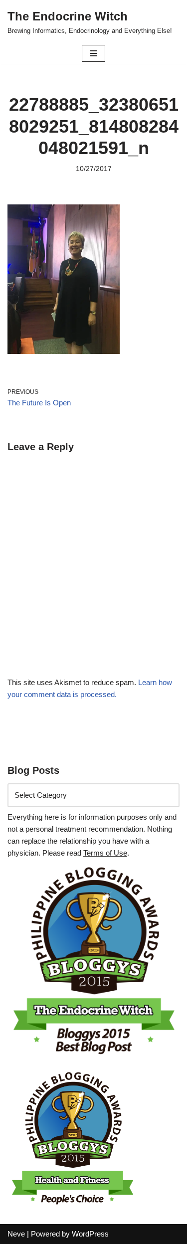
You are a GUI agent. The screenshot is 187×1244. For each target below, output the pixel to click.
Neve (16, 1234)
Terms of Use (105, 853)
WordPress (90, 1234)
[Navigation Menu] (93, 53)
